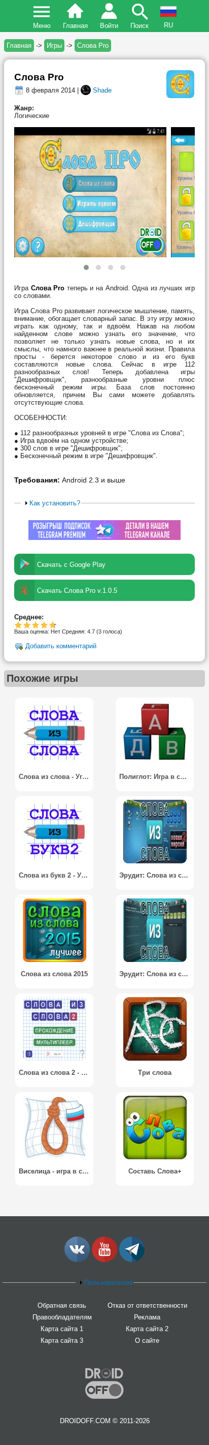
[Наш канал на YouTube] (104, 1259)
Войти (109, 25)
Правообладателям (62, 1317)
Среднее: (29, 617)
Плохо (18, 624)
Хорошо (35, 624)
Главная (75, 25)
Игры (54, 45)
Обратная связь (62, 1305)
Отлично (51, 624)
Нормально (27, 624)
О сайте (147, 1340)
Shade (102, 90)
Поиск (139, 25)
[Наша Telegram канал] (132, 1259)
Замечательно (44, 624)
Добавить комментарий (60, 646)
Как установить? (54, 503)
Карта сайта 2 (147, 1329)
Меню (42, 25)
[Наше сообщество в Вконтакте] (77, 1259)
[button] (86, 267)
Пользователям (108, 1282)
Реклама (147, 1317)
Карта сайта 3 (62, 1340)
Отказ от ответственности (147, 1305)
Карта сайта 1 (62, 1329)
